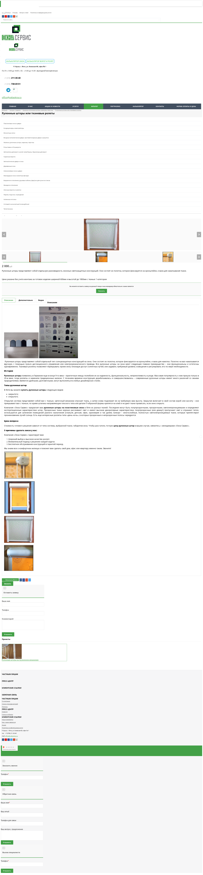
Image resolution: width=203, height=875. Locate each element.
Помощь (5, 707)
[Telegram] (8, 91)
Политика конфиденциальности (40, 13)
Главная (12, 106)
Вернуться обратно (11, 580)
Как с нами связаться (9, 722)
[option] (101, 234)
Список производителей (10, 704)
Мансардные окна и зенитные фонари (16, 176)
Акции (4, 725)
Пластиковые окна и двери (12, 123)
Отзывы (15, 13)
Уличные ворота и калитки (12, 190)
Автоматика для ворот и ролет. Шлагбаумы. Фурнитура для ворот (25, 152)
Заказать (101, 291)
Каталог (94, 106)
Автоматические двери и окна (13, 161)
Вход (3, 13)
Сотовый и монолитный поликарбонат (16, 204)
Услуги (76, 106)
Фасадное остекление (11, 185)
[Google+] (26, 580)
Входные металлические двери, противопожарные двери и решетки (26, 138)
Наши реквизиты (7, 720)
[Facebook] (23, 580)
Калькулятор (138, 106)
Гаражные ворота (9, 157)
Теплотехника (8, 209)
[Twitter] (29, 579)
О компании (6, 701)
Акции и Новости (52, 106)
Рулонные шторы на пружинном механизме (20, 660)
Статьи (8, 13)
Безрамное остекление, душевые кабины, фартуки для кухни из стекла (27, 180)
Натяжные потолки (10, 199)
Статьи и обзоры (7, 714)
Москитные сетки (9, 133)
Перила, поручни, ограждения (14, 195)
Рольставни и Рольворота (12, 147)
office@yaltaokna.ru (11, 97)
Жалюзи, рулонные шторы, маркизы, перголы (19, 142)
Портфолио (115, 106)
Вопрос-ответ (24, 13)
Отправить (8, 634)
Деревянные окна (9, 166)
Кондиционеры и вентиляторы (14, 128)
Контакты (160, 106)
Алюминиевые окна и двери (13, 171)
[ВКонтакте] (20, 579)
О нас (30, 106)
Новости (5, 712)
